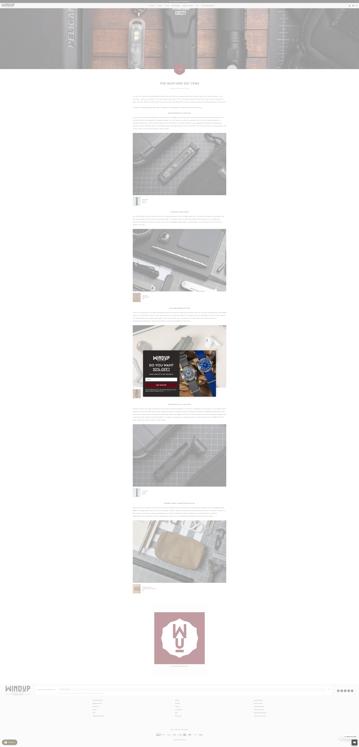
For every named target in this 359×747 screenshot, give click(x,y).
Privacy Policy (168, 391)
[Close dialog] (213, 352)
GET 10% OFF (161, 385)
